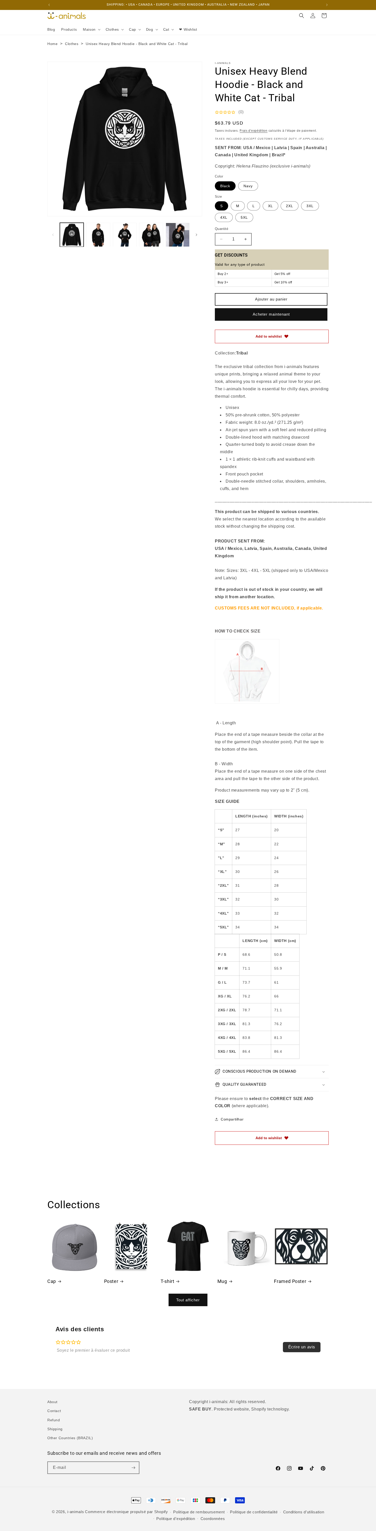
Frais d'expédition (254, 130)
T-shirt (167, 1281)
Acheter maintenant (271, 314)
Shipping (55, 1429)
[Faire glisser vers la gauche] (53, 234)
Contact (54, 1411)
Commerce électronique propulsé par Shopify (126, 1512)
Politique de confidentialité (254, 1512)
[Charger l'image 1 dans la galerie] (72, 235)
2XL (289, 206)
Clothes (71, 44)
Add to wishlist (269, 336)
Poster (111, 1281)
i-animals (75, 1512)
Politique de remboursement (199, 1512)
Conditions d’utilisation (303, 1512)
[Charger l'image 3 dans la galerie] (125, 235)
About (52, 1402)
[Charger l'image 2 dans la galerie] (98, 235)
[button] (91, 29)
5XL (244, 217)
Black (225, 186)
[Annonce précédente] (49, 5)
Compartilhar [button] (232, 1119)
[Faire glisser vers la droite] (196, 234)
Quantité (221, 229)
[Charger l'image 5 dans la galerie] (178, 235)
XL (270, 206)
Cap (51, 1281)
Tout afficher (188, 1300)
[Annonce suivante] (327, 5)
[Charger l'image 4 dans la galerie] (151, 235)
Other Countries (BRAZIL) (70, 1438)
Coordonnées (213, 1518)
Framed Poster (290, 1281)
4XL (223, 217)
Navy (248, 186)
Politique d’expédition (175, 1518)
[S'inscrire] (133, 1467)
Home (52, 44)
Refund (53, 1420)
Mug (222, 1281)
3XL (310, 206)
